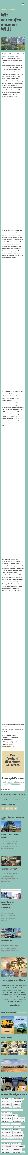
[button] (23, 4)
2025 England (16, 1149)
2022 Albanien (17, 1110)
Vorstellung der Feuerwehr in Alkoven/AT (7, 905)
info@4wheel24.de (16, 742)
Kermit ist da (6, 941)
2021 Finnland (16, 1101)
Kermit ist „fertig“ (9, 869)
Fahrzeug (11, 10)
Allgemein (4, 10)
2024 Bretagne (6, 1146)
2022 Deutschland (19, 1118)
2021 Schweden (6, 1110)
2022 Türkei (6, 1135)
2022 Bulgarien (6, 1118)
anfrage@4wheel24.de (8, 746)
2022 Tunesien (18, 1132)
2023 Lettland (6, 1141)
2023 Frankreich (17, 1138)
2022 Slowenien (6, 1132)
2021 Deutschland (18, 1098)
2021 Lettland (6, 1104)
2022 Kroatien (16, 1124)
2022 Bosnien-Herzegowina (9, 1115)
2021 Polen (17, 1107)
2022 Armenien (6, 1112)
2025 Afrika (6, 1149)
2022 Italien (5, 1124)
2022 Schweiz (6, 1129)
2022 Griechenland (18, 1121)
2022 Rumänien (19, 1126)
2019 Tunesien (6, 1098)
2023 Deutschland (17, 1135)
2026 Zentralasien (18, 1152)
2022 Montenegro (7, 1126)
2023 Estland (6, 1138)
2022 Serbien (16, 1129)
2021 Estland (6, 1101)
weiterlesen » (5, 851)
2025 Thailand (6, 1152)
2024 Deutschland (18, 1146)
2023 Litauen (17, 1141)
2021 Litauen (16, 1104)
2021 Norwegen (6, 1107)
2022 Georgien (6, 1121)
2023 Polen (5, 1143)
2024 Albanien (16, 1143)
